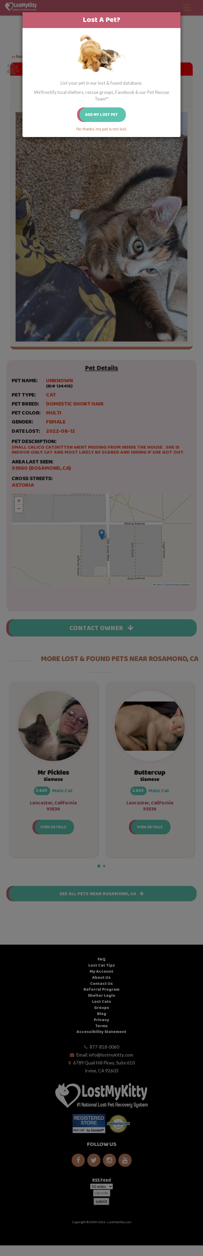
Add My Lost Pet (101, 115)
